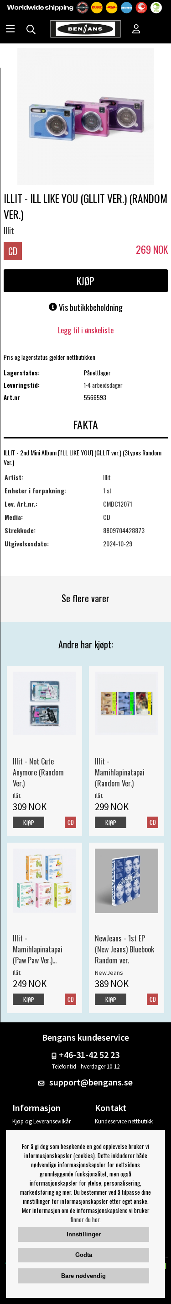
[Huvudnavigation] (10, 30)
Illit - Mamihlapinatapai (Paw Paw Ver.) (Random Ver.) (37, 949)
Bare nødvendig (83, 1275)
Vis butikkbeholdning (90, 307)
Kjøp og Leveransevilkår (41, 1121)
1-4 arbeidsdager (103, 385)
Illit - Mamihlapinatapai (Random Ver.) (120, 772)
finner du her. (86, 1219)
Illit (9, 230)
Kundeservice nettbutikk (124, 1121)
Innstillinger (84, 1234)
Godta (83, 1254)
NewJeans (109, 972)
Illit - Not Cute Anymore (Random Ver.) (38, 772)
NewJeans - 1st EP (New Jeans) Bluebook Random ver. (124, 949)
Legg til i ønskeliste (86, 330)
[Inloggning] (136, 29)
